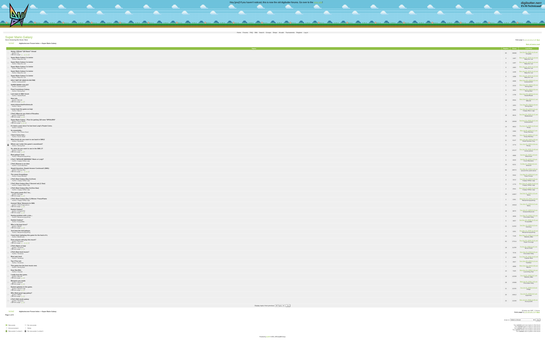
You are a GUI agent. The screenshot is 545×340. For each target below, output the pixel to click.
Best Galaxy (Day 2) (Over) (26, 179)
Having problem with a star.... (22, 215)
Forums (245, 32)
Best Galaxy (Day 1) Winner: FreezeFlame (31, 199)
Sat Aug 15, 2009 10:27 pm (528, 120)
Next (538, 40)
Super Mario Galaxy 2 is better (22, 57)
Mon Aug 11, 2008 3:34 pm (529, 270)
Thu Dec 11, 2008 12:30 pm (528, 230)
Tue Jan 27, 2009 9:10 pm (528, 210)
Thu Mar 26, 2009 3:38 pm (528, 169)
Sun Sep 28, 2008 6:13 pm (529, 261)
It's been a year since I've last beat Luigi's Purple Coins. (31, 126)
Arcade (281, 32)
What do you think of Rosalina (27, 113)
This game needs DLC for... (21, 192)
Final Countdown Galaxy (20, 89)
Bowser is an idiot (23, 164)
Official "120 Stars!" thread (26, 51)
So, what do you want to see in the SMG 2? (27, 148)
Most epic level (16, 256)
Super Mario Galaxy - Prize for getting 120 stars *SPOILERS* (33, 120)
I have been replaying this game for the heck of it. (29, 235)
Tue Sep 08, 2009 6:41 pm (529, 109)
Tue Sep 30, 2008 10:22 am (528, 256)
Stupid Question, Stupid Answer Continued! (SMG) (30, 168)
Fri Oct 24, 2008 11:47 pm (528, 246)
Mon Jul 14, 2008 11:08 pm (529, 300)
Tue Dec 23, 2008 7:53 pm (528, 215)
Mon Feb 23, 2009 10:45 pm (528, 188)
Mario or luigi (21, 246)
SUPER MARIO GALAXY (20, 85)
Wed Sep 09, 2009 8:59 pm (528, 85)
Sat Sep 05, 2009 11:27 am (528, 114)
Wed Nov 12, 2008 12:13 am (528, 235)
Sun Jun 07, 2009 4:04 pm (528, 144)
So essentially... (16, 130)
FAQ (251, 32)
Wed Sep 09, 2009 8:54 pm (528, 89)
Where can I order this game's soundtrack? (27, 144)
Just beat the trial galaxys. (20, 230)
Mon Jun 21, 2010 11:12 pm (528, 71)
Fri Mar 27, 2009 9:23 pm (528, 164)
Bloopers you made (18, 281)
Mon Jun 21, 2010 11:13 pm (528, 62)
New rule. (14, 98)
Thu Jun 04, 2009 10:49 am (528, 149)
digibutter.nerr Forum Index (29, 43)
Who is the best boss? (19, 224)
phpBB (268, 336)
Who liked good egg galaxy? (21, 293)
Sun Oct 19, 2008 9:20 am (528, 252)
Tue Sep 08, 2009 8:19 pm (529, 104)
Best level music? (22, 252)
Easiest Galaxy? (17, 209)
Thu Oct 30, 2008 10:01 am (528, 240)
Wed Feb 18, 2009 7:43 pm (529, 199)
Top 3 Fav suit (16, 261)
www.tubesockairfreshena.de (22, 104)
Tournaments (290, 32)
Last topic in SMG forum (20, 94)
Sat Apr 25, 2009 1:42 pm (528, 155)
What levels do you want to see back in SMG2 (28, 139)
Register (299, 32)
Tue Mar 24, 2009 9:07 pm (528, 174)
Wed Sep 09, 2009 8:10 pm (528, 94)
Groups (268, 32)
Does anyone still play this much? (23, 240)
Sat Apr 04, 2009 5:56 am (528, 159)
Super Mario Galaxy (19, 37)
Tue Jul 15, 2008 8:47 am (528, 294)
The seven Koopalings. (19, 174)
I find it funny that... (18, 135)
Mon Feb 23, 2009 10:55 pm (528, 183)
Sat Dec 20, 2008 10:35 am (528, 220)
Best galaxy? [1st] (17, 155)
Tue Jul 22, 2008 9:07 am (528, 275)
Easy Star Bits (16, 270)
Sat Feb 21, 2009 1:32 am (528, 193)
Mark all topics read (533, 44)
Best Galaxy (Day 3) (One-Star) (27, 188)
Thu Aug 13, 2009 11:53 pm (528, 126)
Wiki (256, 32)
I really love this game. (19, 275)
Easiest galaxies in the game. (21, 287)
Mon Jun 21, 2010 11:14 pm (528, 57)
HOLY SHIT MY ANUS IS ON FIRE (23, 80)
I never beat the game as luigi (22, 109)
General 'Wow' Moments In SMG (23, 203)
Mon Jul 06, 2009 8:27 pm (528, 130)
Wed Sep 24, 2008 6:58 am (528, 265)
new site (318, 2)
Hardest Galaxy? (17, 220)
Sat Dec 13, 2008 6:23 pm (528, 225)
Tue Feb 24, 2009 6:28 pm (528, 179)
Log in (306, 32)
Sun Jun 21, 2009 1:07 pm (528, 135)
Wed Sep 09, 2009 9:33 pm (528, 80)
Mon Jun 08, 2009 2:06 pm (529, 139)
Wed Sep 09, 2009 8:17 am (528, 99)
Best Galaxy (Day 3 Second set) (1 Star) (30, 183)
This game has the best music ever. (24, 265)
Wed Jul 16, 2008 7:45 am (528, 281)
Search (261, 32)
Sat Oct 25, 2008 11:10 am (529, 52)
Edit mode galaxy (22, 299)
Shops (275, 32)
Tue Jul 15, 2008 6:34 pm (528, 287)
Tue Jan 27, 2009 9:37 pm (528, 204)
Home (239, 32)
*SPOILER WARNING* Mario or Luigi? (30, 159)
